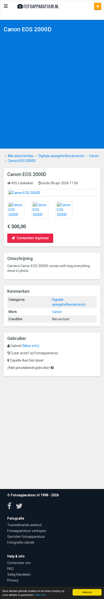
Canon (57, 312)
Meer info (40, 595)
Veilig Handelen (19, 574)
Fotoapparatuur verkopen (26, 531)
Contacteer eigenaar (32, 238)
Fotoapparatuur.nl (40, 6)
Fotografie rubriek (20, 542)
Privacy (12, 580)
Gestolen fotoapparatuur (26, 537)
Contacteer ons (19, 563)
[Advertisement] (52, 91)
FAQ (10, 569)
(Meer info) (30, 346)
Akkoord (87, 592)
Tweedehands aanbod (24, 525)
